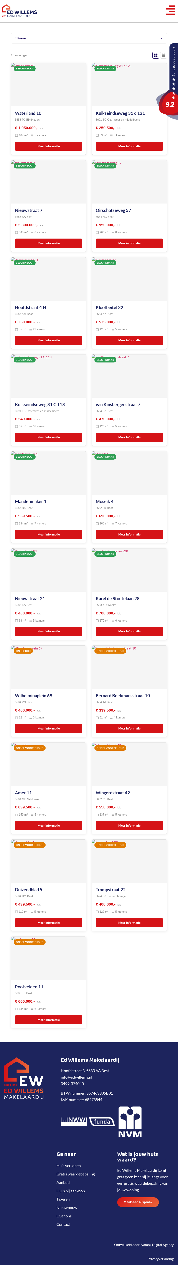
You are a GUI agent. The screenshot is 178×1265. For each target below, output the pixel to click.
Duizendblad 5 (28, 889)
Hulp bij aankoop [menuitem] (70, 1190)
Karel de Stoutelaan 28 (118, 598)
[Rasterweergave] (155, 55)
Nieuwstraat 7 (29, 210)
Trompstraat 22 (111, 889)
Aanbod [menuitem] (63, 1182)
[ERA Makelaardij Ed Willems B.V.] (167, 118)
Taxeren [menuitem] (63, 1199)
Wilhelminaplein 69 (33, 695)
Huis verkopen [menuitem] (68, 1165)
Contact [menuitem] (63, 1224)
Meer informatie (49, 146)
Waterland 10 (28, 113)
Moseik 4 (105, 501)
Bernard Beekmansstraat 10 (123, 695)
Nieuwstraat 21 (30, 598)
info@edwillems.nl (76, 1077)
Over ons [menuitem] (64, 1216)
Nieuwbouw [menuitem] (66, 1207)
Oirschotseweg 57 (113, 210)
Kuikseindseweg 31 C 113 (40, 404)
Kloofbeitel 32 (109, 307)
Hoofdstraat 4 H (30, 307)
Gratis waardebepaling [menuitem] (75, 1174)
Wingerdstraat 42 (113, 792)
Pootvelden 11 (29, 986)
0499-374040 (72, 1083)
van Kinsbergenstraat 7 (118, 404)
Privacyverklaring (161, 1259)
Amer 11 (23, 792)
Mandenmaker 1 (30, 501)
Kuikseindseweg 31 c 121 (120, 113)
